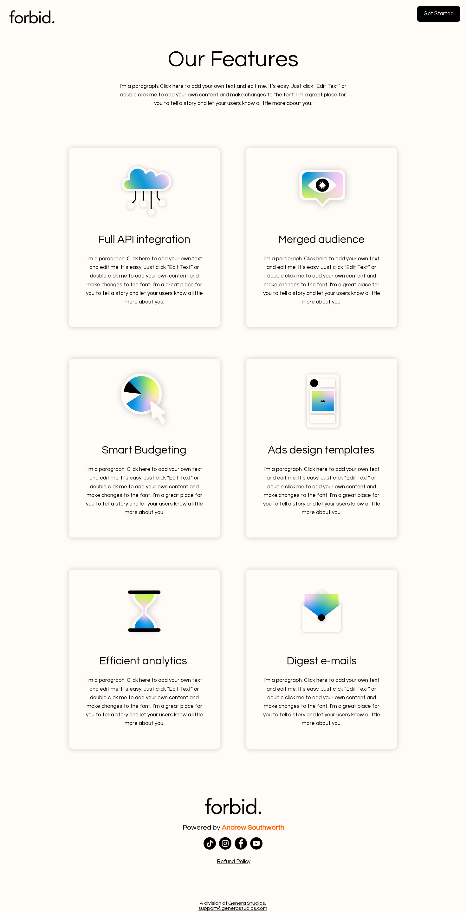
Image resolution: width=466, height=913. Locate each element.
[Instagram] (225, 843)
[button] (233, 861)
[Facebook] (241, 843)
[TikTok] (210, 843)
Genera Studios (246, 903)
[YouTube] (256, 843)
